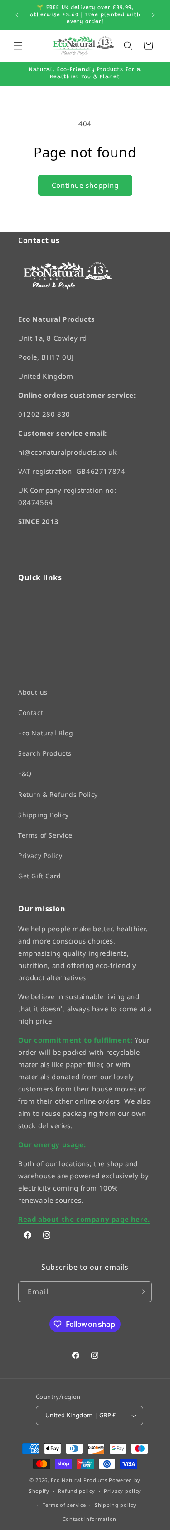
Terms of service (64, 1504)
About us (33, 691)
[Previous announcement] (17, 15)
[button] (18, 46)
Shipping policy (115, 1504)
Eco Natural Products (79, 1479)
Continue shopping (85, 185)
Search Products (45, 753)
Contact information (90, 1518)
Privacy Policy (40, 855)
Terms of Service (45, 835)
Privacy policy (122, 1490)
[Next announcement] (153, 15)
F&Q (25, 773)
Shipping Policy (43, 814)
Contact (30, 712)
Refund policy (76, 1490)
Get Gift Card (39, 876)
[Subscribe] (141, 1291)
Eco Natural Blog (45, 733)
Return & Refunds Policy (58, 794)
